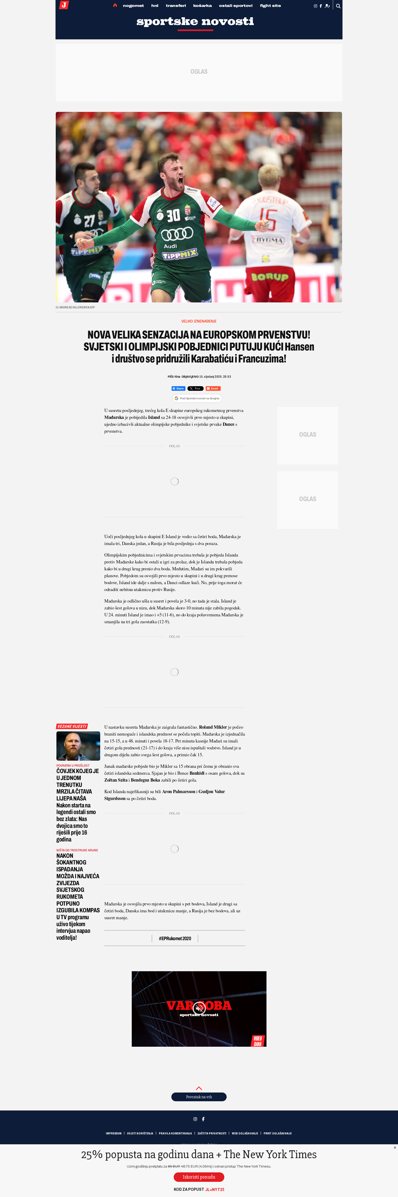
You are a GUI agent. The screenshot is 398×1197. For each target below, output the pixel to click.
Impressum (114, 1133)
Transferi (176, 6)
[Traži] (338, 6)
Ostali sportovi (236, 6)
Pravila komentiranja (175, 1133)
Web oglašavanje (245, 1133)
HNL (154, 6)
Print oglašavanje (278, 1133)
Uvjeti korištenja (140, 1133)
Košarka (202, 6)
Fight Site (270, 6)
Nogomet (133, 6)
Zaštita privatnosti (212, 1133)
